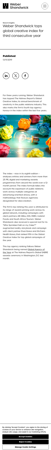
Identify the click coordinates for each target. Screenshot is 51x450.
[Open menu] (45, 6)
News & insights (9, 23)
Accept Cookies (25, 437)
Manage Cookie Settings (25, 447)
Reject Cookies (25, 442)
